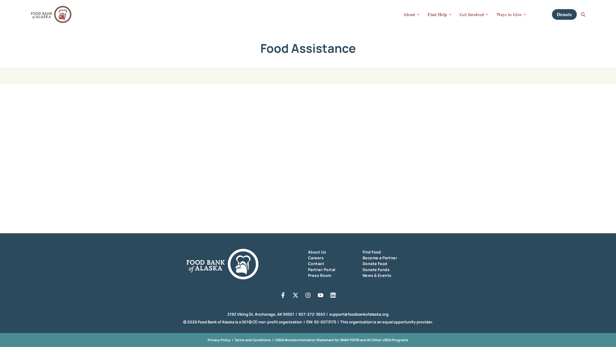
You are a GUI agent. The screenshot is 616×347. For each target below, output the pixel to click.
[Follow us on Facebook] (283, 295)
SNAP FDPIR (349, 340)
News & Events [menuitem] (377, 275)
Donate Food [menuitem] (375, 263)
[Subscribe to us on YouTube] (320, 295)
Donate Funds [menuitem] (376, 269)
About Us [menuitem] (317, 252)
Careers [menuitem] (316, 257)
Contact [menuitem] (316, 263)
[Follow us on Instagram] (308, 295)
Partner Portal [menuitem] (321, 269)
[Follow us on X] (295, 295)
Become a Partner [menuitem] (380, 257)
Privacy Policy (219, 340)
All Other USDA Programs (387, 340)
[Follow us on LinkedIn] (333, 295)
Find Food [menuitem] (372, 252)
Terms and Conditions (253, 340)
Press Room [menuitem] (319, 275)
